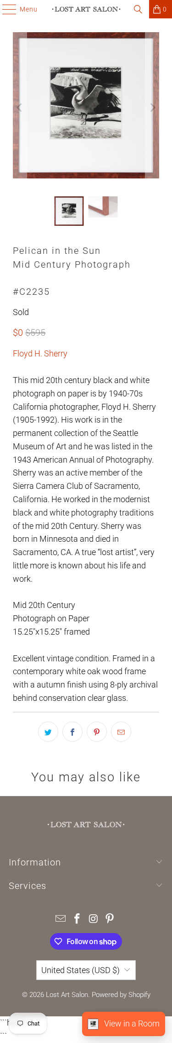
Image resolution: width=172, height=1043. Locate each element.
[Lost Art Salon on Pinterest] (110, 919)
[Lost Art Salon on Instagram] (94, 919)
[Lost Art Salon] (86, 9)
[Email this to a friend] (121, 732)
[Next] (152, 107)
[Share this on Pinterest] (97, 732)
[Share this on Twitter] (48, 732)
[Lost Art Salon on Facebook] (77, 919)
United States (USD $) (80, 970)
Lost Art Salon (67, 995)
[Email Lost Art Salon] (61, 919)
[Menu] (5, 9)
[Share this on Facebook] (72, 732)
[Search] (138, 9)
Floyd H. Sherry (40, 353)
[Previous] (19, 107)
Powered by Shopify (121, 995)
